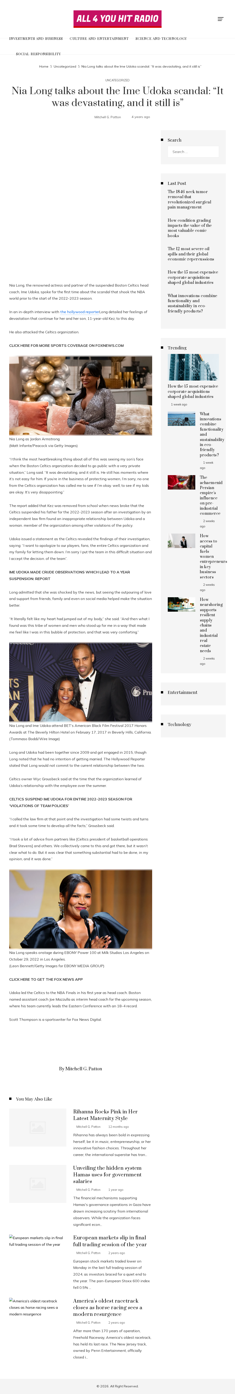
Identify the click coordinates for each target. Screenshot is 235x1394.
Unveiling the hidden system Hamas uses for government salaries (107, 1175)
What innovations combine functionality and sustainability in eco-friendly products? (192, 303)
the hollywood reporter (79, 311)
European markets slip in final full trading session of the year (110, 1241)
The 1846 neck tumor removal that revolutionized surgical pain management (189, 199)
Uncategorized (117, 80)
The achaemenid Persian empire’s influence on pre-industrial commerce (211, 495)
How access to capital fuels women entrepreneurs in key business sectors (213, 557)
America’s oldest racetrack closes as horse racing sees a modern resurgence (108, 1308)
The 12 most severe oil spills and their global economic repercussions (191, 254)
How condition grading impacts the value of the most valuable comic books (190, 228)
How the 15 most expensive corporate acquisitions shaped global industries (193, 277)
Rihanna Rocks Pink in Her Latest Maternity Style (105, 1115)
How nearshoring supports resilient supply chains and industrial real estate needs (211, 625)
